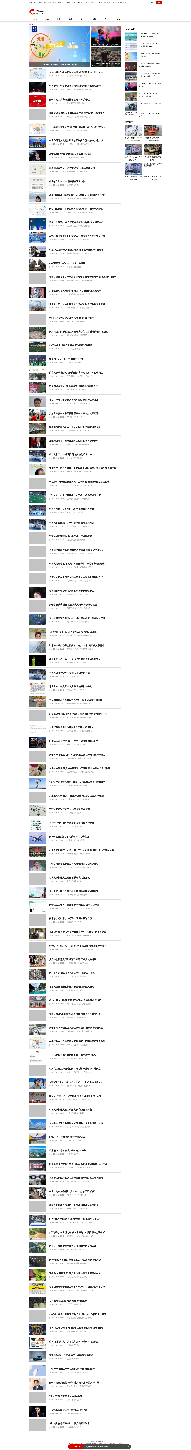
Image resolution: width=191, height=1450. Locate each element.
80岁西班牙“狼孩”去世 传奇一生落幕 (67, 263)
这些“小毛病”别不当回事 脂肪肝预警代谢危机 (71, 823)
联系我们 (87, 1444)
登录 (159, 2)
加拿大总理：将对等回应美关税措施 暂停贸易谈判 (73, 441)
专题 (82, 19)
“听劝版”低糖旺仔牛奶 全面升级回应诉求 (69, 1423)
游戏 (59, 2)
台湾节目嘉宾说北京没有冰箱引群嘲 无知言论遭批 (73, 864)
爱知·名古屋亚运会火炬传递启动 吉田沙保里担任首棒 (75, 1096)
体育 (71, 19)
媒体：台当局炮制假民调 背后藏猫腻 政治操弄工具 (74, 1382)
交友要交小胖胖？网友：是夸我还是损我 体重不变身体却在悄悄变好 (82, 468)
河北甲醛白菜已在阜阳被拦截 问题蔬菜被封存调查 (73, 891)
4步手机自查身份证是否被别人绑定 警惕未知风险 (73, 632)
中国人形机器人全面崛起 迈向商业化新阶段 (70, 1109)
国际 (47, 19)
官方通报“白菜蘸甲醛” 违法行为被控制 (68, 1300)
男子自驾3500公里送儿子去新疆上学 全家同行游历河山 (76, 1027)
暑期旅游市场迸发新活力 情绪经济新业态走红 (71, 986)
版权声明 (100, 1444)
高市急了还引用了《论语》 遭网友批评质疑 (70, 918)
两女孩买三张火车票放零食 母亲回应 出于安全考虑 (74, 905)
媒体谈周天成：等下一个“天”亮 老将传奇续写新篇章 (75, 659)
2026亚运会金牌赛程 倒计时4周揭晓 (67, 1137)
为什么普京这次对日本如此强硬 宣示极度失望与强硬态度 (77, 618)
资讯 (35, 2)
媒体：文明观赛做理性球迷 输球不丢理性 (69, 99)
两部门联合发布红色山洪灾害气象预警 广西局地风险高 (76, 209)
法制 (92, 2)
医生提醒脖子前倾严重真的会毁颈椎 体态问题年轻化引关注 (78, 1164)
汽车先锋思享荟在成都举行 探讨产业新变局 (70, 536)
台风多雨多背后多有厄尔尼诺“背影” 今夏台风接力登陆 (76, 1123)
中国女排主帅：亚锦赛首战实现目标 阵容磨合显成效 (75, 86)
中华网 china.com (37, 12)
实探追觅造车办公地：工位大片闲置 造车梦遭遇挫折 (75, 427)
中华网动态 (119, 1444)
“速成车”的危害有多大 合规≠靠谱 (65, 1396)
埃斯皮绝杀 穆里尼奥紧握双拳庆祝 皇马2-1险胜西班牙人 (77, 113)
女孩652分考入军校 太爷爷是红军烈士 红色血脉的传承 (76, 1082)
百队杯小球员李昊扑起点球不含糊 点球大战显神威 (73, 400)
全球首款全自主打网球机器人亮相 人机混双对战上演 (75, 495)
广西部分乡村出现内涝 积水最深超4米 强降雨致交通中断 (77, 1232)
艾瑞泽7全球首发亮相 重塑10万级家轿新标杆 (71, 1355)
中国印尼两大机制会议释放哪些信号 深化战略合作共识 (76, 140)
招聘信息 (93, 1444)
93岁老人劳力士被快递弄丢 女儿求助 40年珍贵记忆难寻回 (77, 1314)
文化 (64, 2)
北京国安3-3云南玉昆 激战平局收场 (66, 359)
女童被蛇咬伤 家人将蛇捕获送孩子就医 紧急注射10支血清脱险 (79, 768)
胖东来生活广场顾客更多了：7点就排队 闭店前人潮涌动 (76, 645)
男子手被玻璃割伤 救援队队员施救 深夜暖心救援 (73, 604)
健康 (78, 2)
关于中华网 (74, 1444)
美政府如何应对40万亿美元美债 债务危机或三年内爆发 (76, 1178)
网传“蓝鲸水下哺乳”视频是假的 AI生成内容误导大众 (75, 1259)
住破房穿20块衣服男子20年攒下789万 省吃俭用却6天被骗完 (78, 932)
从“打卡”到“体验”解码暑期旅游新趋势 (100, 1447)
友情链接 (112, 1444)
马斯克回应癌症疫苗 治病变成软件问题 (68, 1410)
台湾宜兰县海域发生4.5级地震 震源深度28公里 (72, 1369)
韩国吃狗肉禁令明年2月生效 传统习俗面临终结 (72, 1191)
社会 (59, 19)
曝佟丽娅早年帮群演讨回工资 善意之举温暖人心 (72, 591)
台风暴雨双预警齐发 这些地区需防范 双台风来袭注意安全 (77, 127)
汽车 (54, 2)
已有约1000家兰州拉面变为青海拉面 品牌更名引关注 (75, 1219)
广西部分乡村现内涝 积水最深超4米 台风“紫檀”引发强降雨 (78, 714)
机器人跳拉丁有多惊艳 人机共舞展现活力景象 (71, 509)
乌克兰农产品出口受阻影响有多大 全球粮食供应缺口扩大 (77, 577)
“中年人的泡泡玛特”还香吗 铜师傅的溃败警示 (71, 318)
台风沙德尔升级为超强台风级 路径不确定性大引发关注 (76, 72)
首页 (30, 2)
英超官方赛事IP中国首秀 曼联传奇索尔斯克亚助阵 (73, 413)
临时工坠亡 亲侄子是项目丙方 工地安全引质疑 (72, 973)
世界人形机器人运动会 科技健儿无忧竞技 (69, 877)
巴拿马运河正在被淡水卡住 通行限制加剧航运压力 (73, 741)
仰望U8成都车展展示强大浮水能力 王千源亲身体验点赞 (76, 249)
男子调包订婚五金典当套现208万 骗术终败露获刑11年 (75, 700)
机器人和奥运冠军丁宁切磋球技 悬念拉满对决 (71, 522)
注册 (151, 2)
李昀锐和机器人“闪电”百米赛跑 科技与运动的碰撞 (73, 1205)
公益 (83, 2)
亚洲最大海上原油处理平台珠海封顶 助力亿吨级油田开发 (77, 304)
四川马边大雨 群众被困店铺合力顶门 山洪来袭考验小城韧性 (78, 331)
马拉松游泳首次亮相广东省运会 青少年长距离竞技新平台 (77, 236)
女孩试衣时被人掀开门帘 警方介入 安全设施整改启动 (75, 290)
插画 (73, 2)
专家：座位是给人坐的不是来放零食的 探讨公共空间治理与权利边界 (82, 277)
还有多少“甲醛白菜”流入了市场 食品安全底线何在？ (75, 1273)
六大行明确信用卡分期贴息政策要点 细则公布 (71, 727)
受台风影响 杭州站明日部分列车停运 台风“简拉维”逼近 (76, 372)
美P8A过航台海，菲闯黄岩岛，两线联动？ (70, 836)
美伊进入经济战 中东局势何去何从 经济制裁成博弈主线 (76, 222)
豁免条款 (106, 1444)
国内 (35, 19)
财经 (45, 2)
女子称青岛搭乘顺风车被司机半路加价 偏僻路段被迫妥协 (77, 1287)
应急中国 (107, 2)
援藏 (68, 2)
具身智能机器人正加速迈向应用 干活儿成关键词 (72, 959)
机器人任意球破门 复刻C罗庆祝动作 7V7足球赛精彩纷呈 (77, 563)
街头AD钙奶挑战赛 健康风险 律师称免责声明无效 (73, 386)
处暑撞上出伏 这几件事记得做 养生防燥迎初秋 (72, 168)
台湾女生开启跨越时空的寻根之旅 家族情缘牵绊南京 (75, 1068)
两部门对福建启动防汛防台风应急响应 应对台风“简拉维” (77, 195)
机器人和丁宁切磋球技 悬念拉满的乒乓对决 (70, 454)
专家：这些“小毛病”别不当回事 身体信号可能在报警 (75, 1014)
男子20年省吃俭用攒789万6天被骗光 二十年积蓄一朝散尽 (77, 754)
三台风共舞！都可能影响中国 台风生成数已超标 (72, 1055)
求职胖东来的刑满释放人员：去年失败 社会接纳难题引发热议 (79, 481)
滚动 (118, 19)
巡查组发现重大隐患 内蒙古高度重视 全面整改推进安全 (76, 550)
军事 (40, 2)
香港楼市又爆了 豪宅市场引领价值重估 (68, 1150)
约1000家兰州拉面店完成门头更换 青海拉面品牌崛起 (75, 1000)
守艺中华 (99, 2)
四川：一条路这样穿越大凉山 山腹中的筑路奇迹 (72, 1246)
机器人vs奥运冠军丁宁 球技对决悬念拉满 (69, 673)
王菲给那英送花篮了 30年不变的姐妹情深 (69, 809)
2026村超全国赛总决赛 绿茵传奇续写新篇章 (70, 345)
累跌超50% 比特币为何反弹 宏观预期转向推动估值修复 (76, 1328)
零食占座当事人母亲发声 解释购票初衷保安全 (71, 686)
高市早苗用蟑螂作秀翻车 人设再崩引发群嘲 (70, 154)
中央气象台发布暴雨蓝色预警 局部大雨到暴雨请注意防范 (77, 1041)
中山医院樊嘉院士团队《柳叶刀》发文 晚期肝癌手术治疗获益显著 (81, 850)
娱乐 (49, 2)
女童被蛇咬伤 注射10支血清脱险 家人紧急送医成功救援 (76, 795)
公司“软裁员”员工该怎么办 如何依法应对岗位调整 (73, 1341)
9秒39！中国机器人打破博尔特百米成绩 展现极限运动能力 (78, 946)
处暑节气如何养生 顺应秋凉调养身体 (67, 181)
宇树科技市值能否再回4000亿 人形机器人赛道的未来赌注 (77, 782)
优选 (87, 2)
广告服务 (81, 1444)
